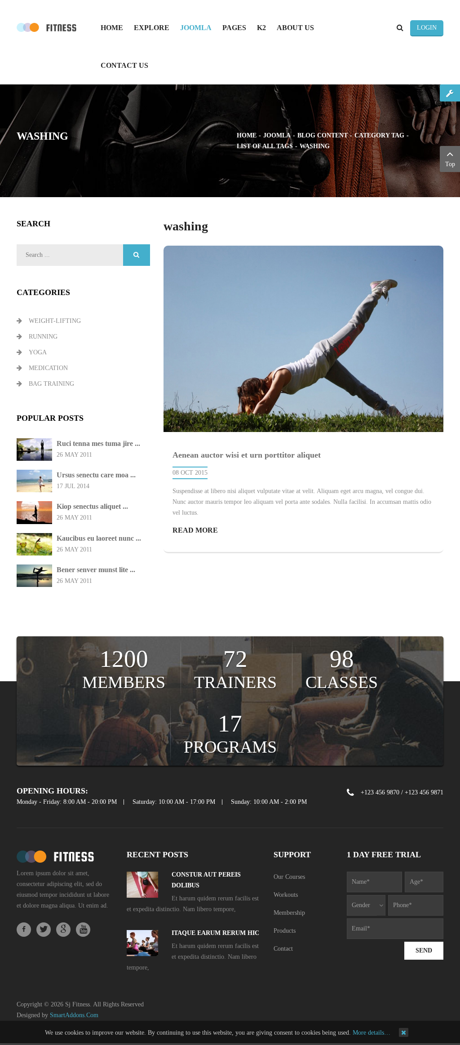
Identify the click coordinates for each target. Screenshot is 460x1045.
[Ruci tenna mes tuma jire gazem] (34, 449)
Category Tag (379, 135)
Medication (48, 368)
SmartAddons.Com (74, 1015)
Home (247, 135)
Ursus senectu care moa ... (96, 475)
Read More (195, 530)
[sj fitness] (46, 27)
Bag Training (51, 383)
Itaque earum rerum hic (215, 933)
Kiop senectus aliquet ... (92, 506)
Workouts (286, 894)
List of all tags (265, 146)
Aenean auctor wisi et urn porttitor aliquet (246, 454)
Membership (289, 912)
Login (427, 27)
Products (285, 930)
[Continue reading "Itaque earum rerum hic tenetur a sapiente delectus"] (142, 945)
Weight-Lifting (55, 320)
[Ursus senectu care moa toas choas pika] (34, 480)
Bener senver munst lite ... (96, 569)
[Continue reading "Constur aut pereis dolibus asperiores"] (142, 887)
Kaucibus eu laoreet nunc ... (99, 538)
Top (450, 164)
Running (43, 336)
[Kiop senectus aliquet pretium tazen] (34, 512)
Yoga (38, 352)
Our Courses (289, 876)
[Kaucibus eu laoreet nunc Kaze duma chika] (34, 543)
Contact (283, 948)
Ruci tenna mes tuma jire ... (98, 443)
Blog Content (322, 135)
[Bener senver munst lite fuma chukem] (34, 575)
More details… (371, 1032)
